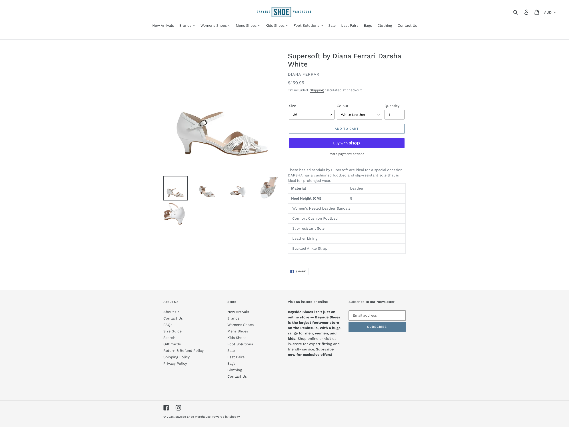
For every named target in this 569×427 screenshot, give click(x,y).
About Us (171, 312)
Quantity (392, 106)
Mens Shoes (237, 331)
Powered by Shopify (226, 416)
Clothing (234, 370)
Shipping (317, 90)
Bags (231, 363)
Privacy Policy (175, 363)
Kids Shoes (236, 338)
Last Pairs (235, 357)
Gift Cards (172, 344)
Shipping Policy (176, 357)
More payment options (347, 154)
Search (169, 338)
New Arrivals (238, 312)
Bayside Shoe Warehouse (193, 416)
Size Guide (172, 331)
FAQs (167, 325)
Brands (233, 318)
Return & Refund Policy (183, 350)
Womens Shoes (240, 325)
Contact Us (173, 318)
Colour (343, 106)
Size (292, 106)
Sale (231, 350)
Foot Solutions (240, 344)
